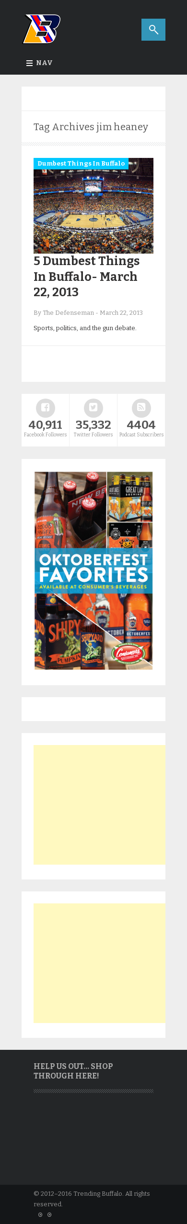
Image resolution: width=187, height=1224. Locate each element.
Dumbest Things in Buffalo (81, 163)
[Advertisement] (105, 805)
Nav (44, 63)
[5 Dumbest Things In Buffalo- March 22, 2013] (93, 251)
